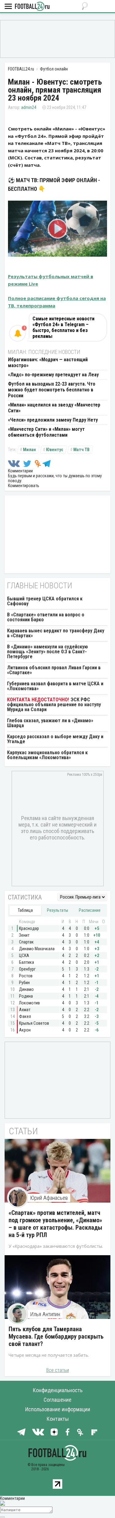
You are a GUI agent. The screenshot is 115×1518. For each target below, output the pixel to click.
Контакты (58, 1419)
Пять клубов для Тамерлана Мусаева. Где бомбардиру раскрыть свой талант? (56, 1336)
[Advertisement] (57, 38)
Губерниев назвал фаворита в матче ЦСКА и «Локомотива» (55, 686)
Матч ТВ (81, 449)
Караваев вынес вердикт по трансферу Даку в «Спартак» (55, 633)
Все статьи (57, 1370)
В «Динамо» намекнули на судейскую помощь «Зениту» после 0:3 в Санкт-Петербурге (47, 651)
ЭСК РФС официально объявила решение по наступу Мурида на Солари (54, 704)
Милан (29, 449)
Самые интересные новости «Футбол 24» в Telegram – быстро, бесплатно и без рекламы (63, 327)
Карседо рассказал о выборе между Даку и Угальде (55, 739)
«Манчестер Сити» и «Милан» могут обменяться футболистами (46, 432)
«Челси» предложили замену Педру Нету (53, 420)
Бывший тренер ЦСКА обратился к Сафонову (44, 601)
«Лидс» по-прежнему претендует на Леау (53, 375)
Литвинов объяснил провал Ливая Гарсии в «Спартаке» (54, 670)
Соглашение (57, 1399)
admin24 (28, 107)
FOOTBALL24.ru (32, 7)
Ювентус (54, 449)
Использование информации (57, 1409)
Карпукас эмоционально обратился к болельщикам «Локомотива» (47, 755)
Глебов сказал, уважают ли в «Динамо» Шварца (50, 723)
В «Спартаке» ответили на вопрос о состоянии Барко (45, 617)
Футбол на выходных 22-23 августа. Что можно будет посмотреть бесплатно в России (51, 390)
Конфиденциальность (57, 1390)
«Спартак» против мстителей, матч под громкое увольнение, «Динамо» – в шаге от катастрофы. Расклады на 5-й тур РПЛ (55, 1224)
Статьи (23, 1131)
